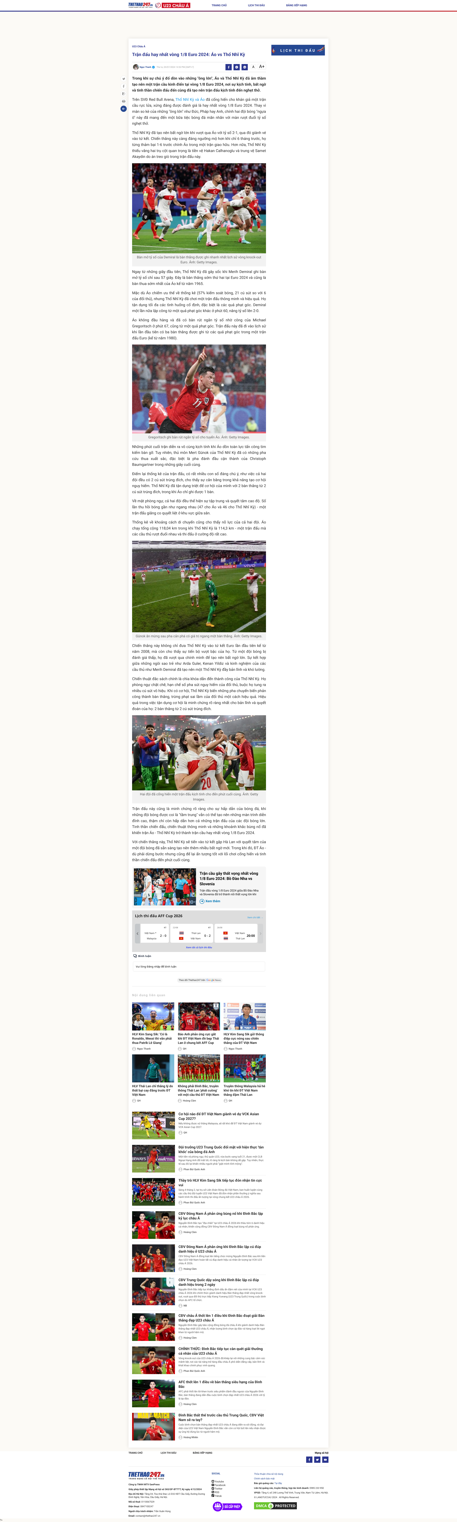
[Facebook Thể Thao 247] (309, 1460)
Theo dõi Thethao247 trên (192, 980)
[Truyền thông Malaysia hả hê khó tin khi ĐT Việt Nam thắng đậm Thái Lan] (245, 1068)
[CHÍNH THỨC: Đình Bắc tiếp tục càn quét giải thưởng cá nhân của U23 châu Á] (153, 1360)
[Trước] (137, 933)
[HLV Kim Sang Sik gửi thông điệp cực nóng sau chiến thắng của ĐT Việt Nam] (245, 1016)
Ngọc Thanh (144, 1048)
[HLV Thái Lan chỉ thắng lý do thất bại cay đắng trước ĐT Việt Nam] (153, 1068)
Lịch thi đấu (256, 5)
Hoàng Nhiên (191, 1437)
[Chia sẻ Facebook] (228, 67)
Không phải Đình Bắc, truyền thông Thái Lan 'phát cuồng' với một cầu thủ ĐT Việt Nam (198, 1090)
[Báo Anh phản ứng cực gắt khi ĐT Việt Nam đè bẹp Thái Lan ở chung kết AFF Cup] (199, 1016)
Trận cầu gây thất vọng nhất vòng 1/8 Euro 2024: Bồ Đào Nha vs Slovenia (229, 887)
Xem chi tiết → (255, 917)
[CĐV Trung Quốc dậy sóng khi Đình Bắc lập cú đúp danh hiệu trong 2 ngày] (153, 1291)
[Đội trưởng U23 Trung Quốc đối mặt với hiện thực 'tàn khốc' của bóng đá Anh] (153, 1158)
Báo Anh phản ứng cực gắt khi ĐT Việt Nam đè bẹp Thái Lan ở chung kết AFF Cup (198, 1038)
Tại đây (278, 1483)
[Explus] (199, 962)
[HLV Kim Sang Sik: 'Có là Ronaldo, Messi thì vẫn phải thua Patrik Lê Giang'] (153, 1016)
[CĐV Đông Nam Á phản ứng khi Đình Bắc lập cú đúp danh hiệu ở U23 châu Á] (153, 1258)
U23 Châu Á (138, 46)
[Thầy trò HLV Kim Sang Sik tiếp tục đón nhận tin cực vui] (153, 1192)
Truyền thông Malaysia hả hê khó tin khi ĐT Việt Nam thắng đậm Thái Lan (244, 1090)
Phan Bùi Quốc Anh (194, 1169)
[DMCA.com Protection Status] (276, 1505)
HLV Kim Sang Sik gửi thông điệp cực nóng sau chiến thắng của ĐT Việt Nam (244, 1038)
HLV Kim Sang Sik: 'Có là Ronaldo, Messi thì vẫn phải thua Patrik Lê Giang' (152, 1038)
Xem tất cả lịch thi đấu (199, 947)
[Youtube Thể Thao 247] (325, 1460)
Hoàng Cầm (189, 1100)
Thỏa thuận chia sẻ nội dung (268, 1474)
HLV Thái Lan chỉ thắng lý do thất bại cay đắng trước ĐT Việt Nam (152, 1090)
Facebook (219, 1485)
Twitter (218, 1488)
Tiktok (218, 1496)
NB (185, 1305)
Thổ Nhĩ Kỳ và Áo (190, 100)
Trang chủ (219, 5)
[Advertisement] (228, 26)
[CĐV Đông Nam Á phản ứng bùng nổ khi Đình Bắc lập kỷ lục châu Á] (153, 1225)
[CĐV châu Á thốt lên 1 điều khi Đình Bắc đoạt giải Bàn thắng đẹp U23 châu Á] (153, 1327)
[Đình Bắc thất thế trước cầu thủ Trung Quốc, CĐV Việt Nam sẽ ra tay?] (153, 1426)
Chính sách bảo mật (264, 1478)
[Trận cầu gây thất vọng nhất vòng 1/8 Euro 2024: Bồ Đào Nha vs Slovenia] (165, 886)
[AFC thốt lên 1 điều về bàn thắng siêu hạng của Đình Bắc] (153, 1393)
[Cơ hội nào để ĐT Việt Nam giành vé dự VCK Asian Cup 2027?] (153, 1125)
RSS (216, 1492)
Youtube (219, 1481)
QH (184, 1048)
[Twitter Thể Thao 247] (317, 1460)
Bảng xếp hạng (296, 5)
